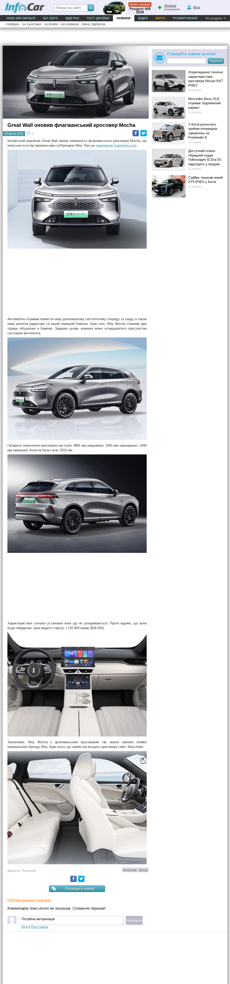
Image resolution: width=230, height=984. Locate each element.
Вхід (25, 927)
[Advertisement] (77, 283)
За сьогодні (31, 24)
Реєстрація (39, 927)
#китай (143, 869)
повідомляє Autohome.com (116, 145)
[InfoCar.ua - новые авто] (25, 8)
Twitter (143, 133)
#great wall (130, 869)
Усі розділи (214, 18)
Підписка (216, 61)
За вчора (51, 24)
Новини (123, 18)
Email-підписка (94, 24)
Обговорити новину (80, 889)
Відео (143, 18)
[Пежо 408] (124, 7)
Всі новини (70, 24)
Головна (12, 24)
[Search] (91, 7)
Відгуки (72, 18)
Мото (160, 18)
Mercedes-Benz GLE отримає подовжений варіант (204, 103)
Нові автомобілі (21, 18)
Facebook (136, 133)
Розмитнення (185, 18)
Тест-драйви (98, 18)
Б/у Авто (50, 18)
